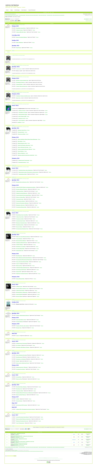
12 (17, 442)
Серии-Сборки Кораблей (22, 447)
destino (88, 434)
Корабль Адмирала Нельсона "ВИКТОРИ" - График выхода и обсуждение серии (22, 436)
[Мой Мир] (18, 20)
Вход (53, 12)
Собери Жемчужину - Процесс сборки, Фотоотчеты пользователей (55, 447)
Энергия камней (19, 68)
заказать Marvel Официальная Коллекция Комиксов (23, 451)
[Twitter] (16, 20)
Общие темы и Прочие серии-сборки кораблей (32, 447)
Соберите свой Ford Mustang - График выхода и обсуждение (19, 444)
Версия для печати (7, 20)
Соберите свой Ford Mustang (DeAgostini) (18, 445)
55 (17, 434)
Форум (37, 28)
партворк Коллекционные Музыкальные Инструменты (36, 451)
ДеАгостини (45, 457)
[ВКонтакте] (15, 20)
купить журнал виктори (14, 451)
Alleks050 (87, 437)
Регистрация (45, 12)
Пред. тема (87, 20)
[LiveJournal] (20, 20)
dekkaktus (16, 450)
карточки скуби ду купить (8, 451)
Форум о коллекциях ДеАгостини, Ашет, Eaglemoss (11, 447)
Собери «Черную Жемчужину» (42, 447)
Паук (21, 73)
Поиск (50, 12)
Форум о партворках (12, 5)
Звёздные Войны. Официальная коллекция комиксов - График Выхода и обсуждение (22, 441)
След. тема (90, 20)
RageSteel (87, 445)
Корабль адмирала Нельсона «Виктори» (18, 437)
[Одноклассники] (17, 20)
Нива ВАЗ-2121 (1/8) (16, 440)
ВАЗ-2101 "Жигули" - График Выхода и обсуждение (18, 433)
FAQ (48, 12)
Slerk (87, 442)
